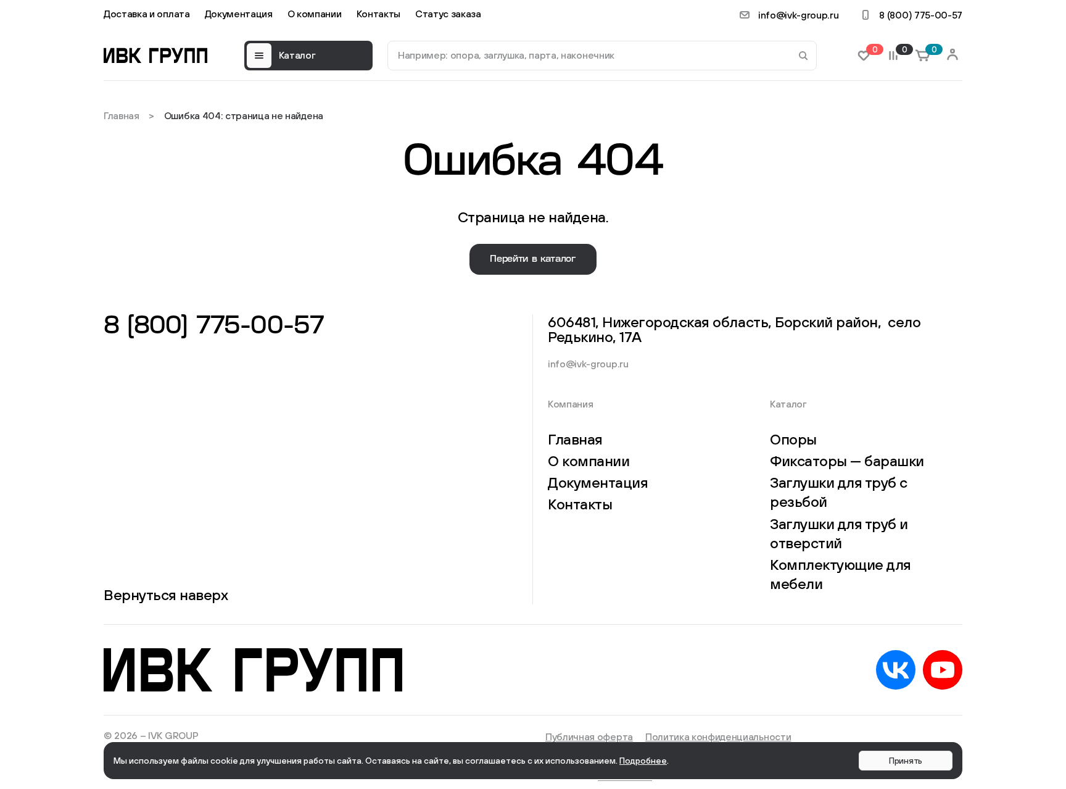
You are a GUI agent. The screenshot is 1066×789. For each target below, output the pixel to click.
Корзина (932, 50)
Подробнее (643, 761)
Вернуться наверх (166, 594)
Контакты (378, 13)
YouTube (942, 670)
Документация (239, 13)
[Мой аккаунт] (952, 55)
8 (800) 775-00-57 (920, 14)
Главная (121, 115)
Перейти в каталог (533, 259)
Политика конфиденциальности (718, 736)
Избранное (873, 50)
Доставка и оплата (147, 13)
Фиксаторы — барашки (847, 460)
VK (895, 670)
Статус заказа (448, 13)
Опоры (793, 439)
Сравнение (902, 50)
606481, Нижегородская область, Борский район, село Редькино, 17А (734, 329)
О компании (314, 13)
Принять (905, 761)
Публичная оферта (589, 736)
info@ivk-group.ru (798, 14)
